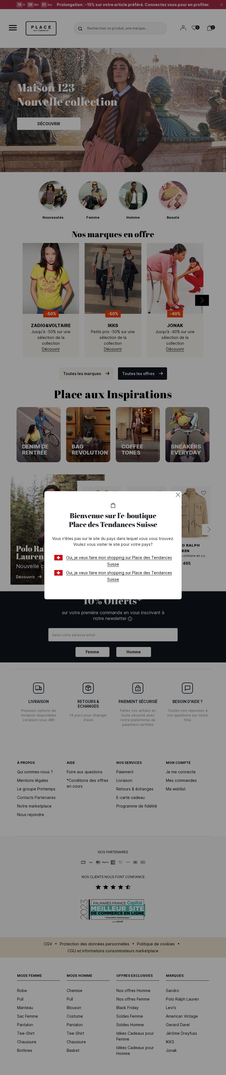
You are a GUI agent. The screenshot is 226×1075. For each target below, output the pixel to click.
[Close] (178, 494)
